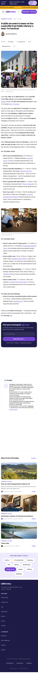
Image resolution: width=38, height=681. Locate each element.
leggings (30, 406)
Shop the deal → (13, 409)
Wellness (19, 574)
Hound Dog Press (25, 171)
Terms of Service (23, 668)
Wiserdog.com (17, 301)
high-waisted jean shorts (20, 403)
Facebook (21, 42)
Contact (3, 650)
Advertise (3, 636)
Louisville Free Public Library (18, 282)
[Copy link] (14, 46)
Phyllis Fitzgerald (28, 184)
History (16, 565)
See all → (34, 458)
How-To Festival (14, 104)
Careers (3, 645)
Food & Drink (4, 597)
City (9, 565)
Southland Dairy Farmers (19, 259)
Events (20, 569)
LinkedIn (29, 663)
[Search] (19, 12)
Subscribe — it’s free (29, 12)
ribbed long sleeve (26, 398)
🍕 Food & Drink (18, 560)
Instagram (9, 663)
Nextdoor (7, 46)
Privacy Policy (13, 668)
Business (30, 560)
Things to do (6, 19)
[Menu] (3, 12)
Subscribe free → (19, 339)
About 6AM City (5, 640)
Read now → (31, 3)
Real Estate (26, 565)
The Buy (29, 569)
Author (7, 560)
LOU (11, 11)
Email (11, 42)
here (10, 315)
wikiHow (3, 101)
